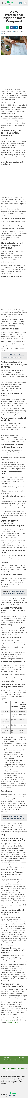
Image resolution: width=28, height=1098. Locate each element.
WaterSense (8, 1020)
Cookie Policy (15, 1068)
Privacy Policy (5, 1068)
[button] (20, 3)
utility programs (12, 1022)
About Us (14, 1070)
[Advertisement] (14, 73)
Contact (7, 1070)
